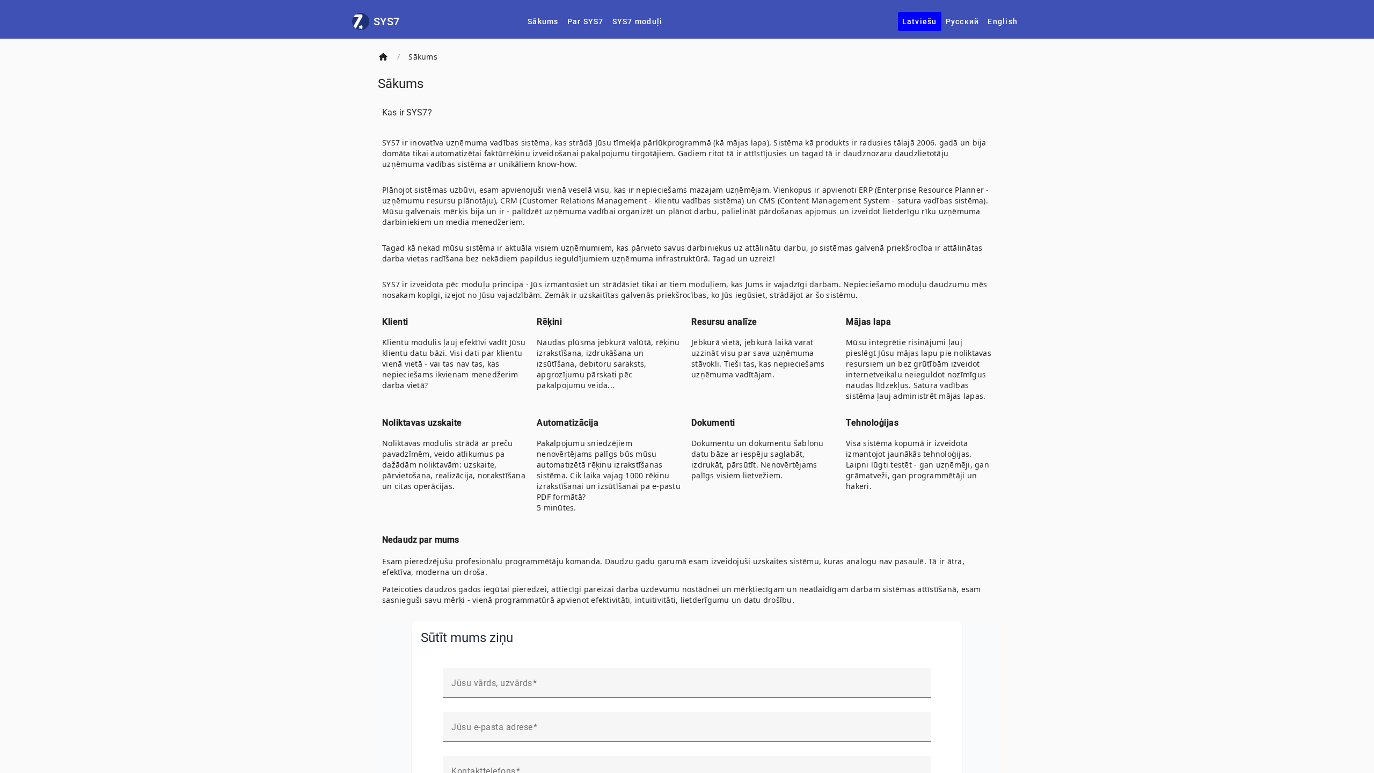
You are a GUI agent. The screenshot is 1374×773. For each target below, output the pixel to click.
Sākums (422, 57)
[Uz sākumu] (383, 57)
